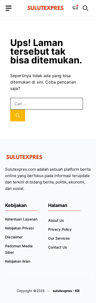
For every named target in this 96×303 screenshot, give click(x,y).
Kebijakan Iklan (17, 261)
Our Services (59, 238)
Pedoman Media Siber (19, 249)
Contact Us (57, 247)
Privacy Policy (60, 229)
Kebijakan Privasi (19, 228)
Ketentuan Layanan (21, 219)
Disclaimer (14, 237)
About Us (56, 220)
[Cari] (17, 115)
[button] (85, 8)
